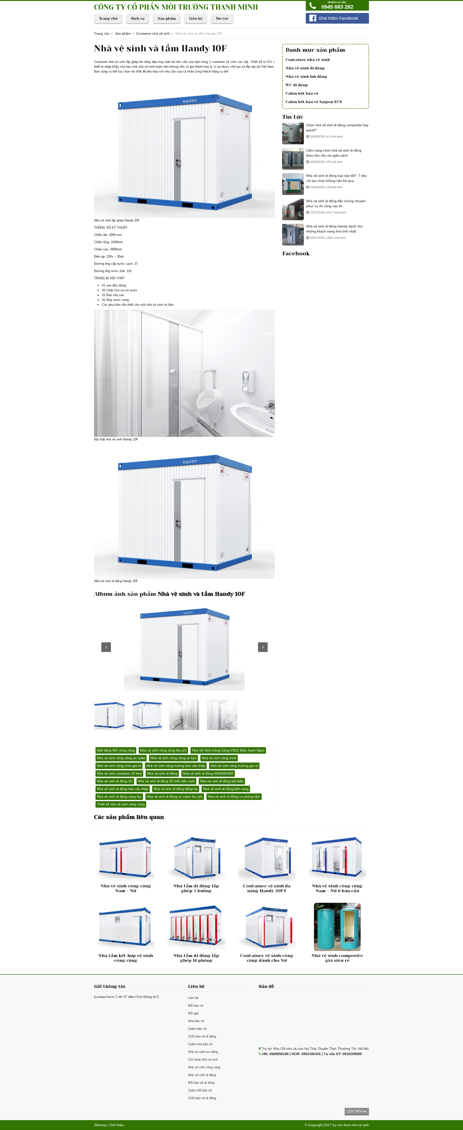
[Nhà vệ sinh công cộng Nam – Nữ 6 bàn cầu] (337, 857)
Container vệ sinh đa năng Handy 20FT (266, 888)
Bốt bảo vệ (195, 1005)
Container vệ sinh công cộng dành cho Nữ (266, 958)
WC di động (297, 85)
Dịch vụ (137, 18)
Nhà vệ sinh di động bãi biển (222, 781)
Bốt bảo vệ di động (201, 1082)
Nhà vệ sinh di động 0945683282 (208, 773)
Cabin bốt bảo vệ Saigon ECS (314, 102)
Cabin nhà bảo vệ (200, 1044)
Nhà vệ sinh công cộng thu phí (163, 750)
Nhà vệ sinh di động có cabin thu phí (175, 796)
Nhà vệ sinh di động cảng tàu (119, 796)
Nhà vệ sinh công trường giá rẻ (234, 766)
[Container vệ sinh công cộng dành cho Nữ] (267, 927)
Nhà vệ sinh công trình (219, 758)
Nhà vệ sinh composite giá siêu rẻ (337, 958)
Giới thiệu (116, 1125)
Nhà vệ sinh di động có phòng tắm (234, 796)
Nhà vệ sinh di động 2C (115, 781)
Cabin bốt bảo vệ (302, 93)
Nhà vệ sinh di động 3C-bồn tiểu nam (166, 781)
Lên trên (355, 1111)
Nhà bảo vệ (196, 1021)
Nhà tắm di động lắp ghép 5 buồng (196, 888)
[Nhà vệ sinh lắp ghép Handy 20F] (184, 646)
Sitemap (100, 1125)
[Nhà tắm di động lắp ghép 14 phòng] (196, 927)
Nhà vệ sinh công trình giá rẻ (119, 766)
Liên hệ (195, 18)
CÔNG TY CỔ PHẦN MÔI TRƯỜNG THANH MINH (176, 7)
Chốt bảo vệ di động (202, 1036)
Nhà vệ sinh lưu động (306, 76)
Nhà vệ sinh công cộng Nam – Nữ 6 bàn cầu (337, 888)
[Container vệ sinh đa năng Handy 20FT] (267, 857)
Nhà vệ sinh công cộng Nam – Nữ (126, 888)
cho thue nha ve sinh (353, 1125)
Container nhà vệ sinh (308, 59)
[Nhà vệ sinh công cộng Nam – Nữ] (126, 857)
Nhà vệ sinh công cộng (204, 1067)
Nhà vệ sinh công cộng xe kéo (173, 758)
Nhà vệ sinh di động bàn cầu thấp (122, 789)
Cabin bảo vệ (197, 1028)
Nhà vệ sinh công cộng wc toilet (121, 758)
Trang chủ (108, 18)
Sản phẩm (167, 18)
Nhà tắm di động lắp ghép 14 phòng (196, 958)
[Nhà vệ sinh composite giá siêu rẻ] (337, 927)
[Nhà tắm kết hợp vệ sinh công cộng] (126, 927)
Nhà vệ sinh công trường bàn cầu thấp (175, 766)
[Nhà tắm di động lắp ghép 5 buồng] (196, 857)
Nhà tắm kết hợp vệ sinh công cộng (125, 958)
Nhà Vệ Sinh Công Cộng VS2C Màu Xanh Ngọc (228, 750)
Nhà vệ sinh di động (162, 773)
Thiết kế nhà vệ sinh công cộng (121, 804)
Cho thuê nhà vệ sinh (203, 1059)
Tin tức (222, 18)
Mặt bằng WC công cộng (116, 750)
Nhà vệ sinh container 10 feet (119, 773)
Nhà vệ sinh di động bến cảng (226, 789)
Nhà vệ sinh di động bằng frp (176, 789)
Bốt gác (193, 1013)
